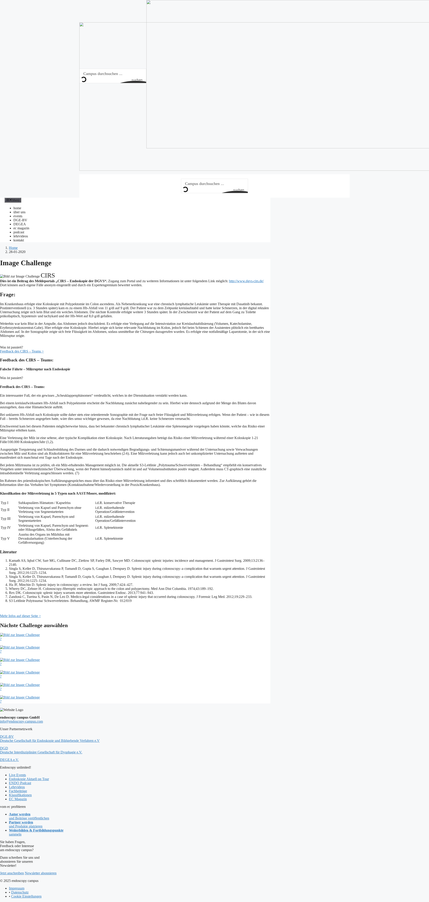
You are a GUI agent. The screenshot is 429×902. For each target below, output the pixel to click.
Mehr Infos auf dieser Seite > (20, 616)
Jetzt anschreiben (12, 873)
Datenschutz (20, 892)
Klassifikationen (20, 795)
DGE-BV (20, 220)
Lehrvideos (17, 787)
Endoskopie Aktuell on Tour (29, 779)
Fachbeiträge (18, 791)
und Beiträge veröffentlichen (29, 816)
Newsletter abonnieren (41, 873)
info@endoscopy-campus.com (21, 721)
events (17, 216)
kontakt (18, 240)
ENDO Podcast (20, 783)
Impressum (16, 888)
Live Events (17, 775)
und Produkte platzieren (25, 824)
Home (13, 248)
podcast (18, 232)
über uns (19, 212)
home (17, 208)
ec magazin (21, 228)
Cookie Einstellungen (26, 896)
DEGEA (19, 224)
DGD (41, 750)
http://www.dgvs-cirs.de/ (246, 281)
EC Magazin (18, 799)
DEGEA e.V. (9, 760)
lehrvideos (20, 236)
